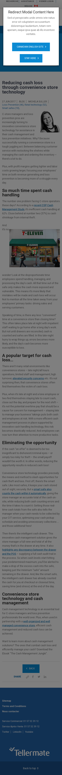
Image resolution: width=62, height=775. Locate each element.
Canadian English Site (30, 46)
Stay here (30, 58)
